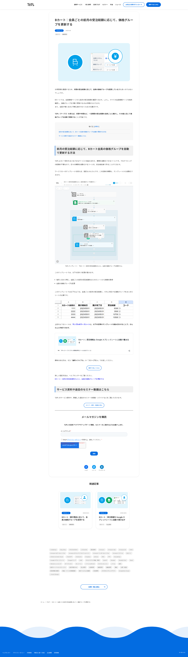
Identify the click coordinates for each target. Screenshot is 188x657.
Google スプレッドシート (57, 560)
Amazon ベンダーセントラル (101, 553)
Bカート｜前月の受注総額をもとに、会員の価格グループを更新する (79, 379)
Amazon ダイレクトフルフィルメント (79, 553)
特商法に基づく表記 (39, 652)
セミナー (105, 4)
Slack (131, 560)
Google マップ (72, 560)
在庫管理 (91, 567)
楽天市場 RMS (73, 567)
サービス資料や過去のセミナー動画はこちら (72, 136)
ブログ (48, 602)
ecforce (96, 556)
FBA (103, 556)
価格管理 (108, 567)
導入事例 (88, 4)
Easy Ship (63, 549)
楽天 (120, 564)
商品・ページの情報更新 (68, 571)
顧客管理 (64, 34)
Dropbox (87, 556)
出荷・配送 (124, 567)
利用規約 (29, 652)
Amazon (101, 549)
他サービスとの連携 (84, 571)
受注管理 (93, 549)
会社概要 (49, 652)
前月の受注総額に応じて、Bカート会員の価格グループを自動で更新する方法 (82, 132)
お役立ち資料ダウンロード (134, 4)
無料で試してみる (94, 368)
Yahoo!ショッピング (55, 564)
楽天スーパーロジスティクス (58, 567)
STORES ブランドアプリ (108, 571)
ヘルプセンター (6, 652)
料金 (111, 4)
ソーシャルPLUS (89, 564)
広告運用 (96, 571)
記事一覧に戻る (94, 587)
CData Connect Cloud (56, 556)
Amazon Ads (111, 549)
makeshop (53, 549)
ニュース (118, 4)
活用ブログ (96, 4)
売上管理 (83, 567)
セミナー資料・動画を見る (94, 405)
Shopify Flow (122, 560)
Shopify (113, 560)
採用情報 (56, 652)
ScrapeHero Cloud (124, 571)
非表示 (96, 126)
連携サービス (78, 4)
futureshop (117, 556)
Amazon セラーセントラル (57, 553)
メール (113, 564)
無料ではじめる (153, 4)
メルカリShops (54, 574)
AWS (131, 549)
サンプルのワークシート (81, 324)
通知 (116, 567)
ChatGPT (69, 556)
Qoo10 (105, 560)
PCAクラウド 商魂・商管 (92, 560)
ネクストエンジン (103, 564)
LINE (81, 560)
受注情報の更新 (54, 571)
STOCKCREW (73, 549)
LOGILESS (84, 549)
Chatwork (79, 556)
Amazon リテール (118, 553)
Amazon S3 (122, 549)
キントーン (79, 564)
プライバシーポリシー (19, 652)
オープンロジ (68, 564)
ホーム (42, 602)
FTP (109, 556)
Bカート (58, 34)
